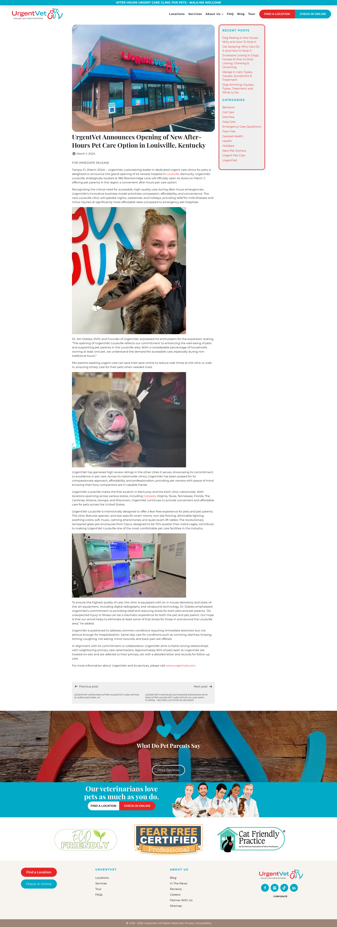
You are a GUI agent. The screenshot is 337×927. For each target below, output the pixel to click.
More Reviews (168, 770)
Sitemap (176, 906)
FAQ (230, 14)
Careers (175, 894)
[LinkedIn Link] (294, 888)
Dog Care (228, 121)
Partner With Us (181, 900)
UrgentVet (229, 160)
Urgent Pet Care (233, 155)
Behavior (228, 107)
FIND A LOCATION (277, 14)
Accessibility (204, 923)
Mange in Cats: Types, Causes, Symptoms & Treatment (237, 76)
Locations (177, 14)
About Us (213, 14)
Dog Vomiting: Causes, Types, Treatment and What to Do (238, 88)
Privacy (189, 923)
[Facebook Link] (265, 888)
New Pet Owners (234, 150)
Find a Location (38, 872)
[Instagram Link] (275, 888)
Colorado (149, 496)
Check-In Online (39, 884)
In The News (178, 883)
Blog (241, 14)
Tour (251, 14)
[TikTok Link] (284, 888)
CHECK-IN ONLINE (313, 14)
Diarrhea (228, 117)
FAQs (99, 894)
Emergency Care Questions (241, 126)
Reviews (176, 889)
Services (195, 14)
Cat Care (228, 112)
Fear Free (229, 131)
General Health (232, 136)
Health (227, 141)
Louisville (172, 174)
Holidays (228, 145)
